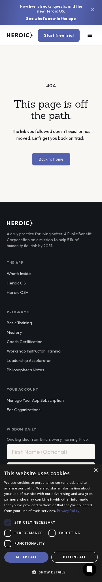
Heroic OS (16, 283)
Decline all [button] (74, 557)
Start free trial (59, 35)
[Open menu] (89, 35)
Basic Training (19, 322)
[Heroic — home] (20, 35)
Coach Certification (24, 341)
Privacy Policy (68, 510)
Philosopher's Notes (25, 369)
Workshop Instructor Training (34, 351)
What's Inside (19, 273)
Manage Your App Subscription (35, 400)
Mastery (14, 332)
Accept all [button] (26, 557)
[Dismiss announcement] (92, 9)
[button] (51, 572)
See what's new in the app (51, 18)
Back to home (51, 159)
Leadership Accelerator (29, 360)
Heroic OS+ (17, 292)
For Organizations (24, 409)
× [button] (96, 470)
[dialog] (51, 523)
